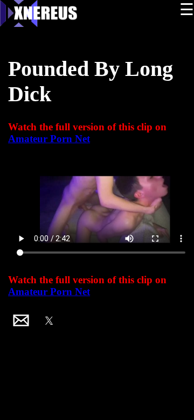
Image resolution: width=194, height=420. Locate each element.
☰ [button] (186, 9)
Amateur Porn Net (49, 138)
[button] (21, 320)
